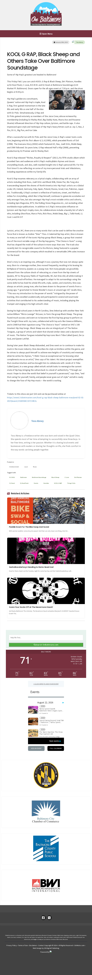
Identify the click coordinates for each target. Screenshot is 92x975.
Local (26, 467)
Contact (41, 945)
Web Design (37, 948)
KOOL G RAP (58, 483)
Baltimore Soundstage (39, 477)
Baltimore (23, 477)
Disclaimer (33, 945)
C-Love (67, 477)
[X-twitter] (49, 917)
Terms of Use (23, 945)
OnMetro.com (79, 945)
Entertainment (14, 467)
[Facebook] (43, 917)
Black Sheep (55, 477)
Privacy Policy (11, 945)
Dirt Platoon (78, 477)
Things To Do (71, 483)
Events (36, 483)
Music (35, 467)
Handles (46, 483)
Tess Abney (79, 42)
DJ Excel (12, 483)
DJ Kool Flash (24, 483)
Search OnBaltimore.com (46, 645)
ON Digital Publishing (51, 948)
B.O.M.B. (12, 477)
